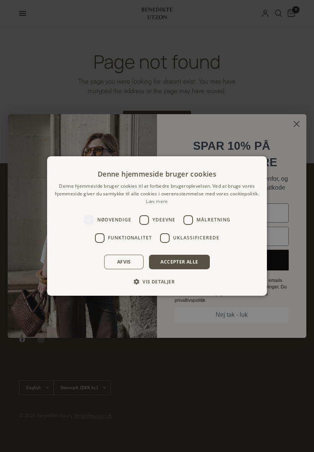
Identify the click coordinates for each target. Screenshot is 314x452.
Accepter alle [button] (179, 262)
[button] (157, 281)
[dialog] (157, 226)
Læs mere (157, 201)
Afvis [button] (124, 262)
